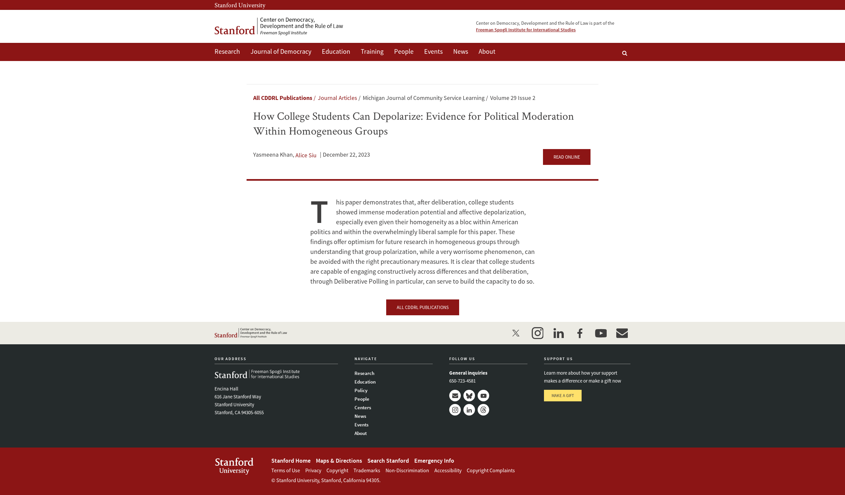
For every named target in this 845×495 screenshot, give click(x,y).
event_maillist (622, 333)
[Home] (279, 26)
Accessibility (447, 470)
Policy (361, 390)
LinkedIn (469, 410)
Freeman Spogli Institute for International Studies (526, 30)
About (487, 51)
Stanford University (240, 5)
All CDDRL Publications (282, 98)
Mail (455, 395)
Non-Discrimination (407, 470)
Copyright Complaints (491, 470)
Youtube (483, 395)
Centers (363, 407)
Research (227, 51)
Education (336, 51)
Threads (483, 410)
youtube (601, 333)
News (460, 51)
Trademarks (367, 470)
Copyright (337, 470)
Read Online (567, 157)
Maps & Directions (339, 460)
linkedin (558, 333)
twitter (516, 333)
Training (372, 51)
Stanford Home (291, 460)
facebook (580, 333)
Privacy (313, 470)
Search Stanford (388, 460)
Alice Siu (306, 155)
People (404, 51)
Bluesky (469, 395)
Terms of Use (285, 470)
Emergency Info (434, 460)
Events (433, 51)
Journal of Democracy (281, 51)
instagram (537, 333)
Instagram (455, 410)
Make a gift (563, 395)
